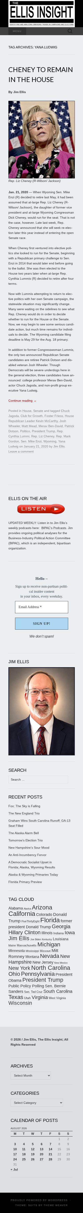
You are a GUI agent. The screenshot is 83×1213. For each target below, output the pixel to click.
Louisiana (60, 939)
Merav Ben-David (51, 426)
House (26, 411)
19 (33, 1154)
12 (33, 1149)
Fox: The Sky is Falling (24, 806)
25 (24, 1159)
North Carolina (50, 968)
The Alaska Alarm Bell (23, 833)
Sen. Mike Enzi (31, 441)
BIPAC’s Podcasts (53, 528)
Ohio (14, 974)
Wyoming (49, 441)
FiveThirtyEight (30, 921)
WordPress (58, 1200)
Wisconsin (20, 1003)
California (21, 913)
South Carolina (57, 991)
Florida (50, 920)
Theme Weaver (56, 1205)
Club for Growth (32, 416)
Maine (12, 945)
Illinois (46, 932)
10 (15, 1149)
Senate (38, 411)
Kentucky (47, 939)
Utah (27, 998)
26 (33, 1159)
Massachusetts (27, 945)
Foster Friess (53, 416)
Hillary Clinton (24, 932)
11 (23, 1149)
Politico (25, 431)
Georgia (61, 926)
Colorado (44, 914)
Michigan (48, 944)
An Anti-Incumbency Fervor (27, 855)
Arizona (42, 907)
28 (50, 1159)
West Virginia (57, 998)
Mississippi (32, 950)
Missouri (45, 951)
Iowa (70, 932)
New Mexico (61, 962)
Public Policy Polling (26, 986)
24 (15, 1159)
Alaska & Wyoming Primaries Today (33, 874)
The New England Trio (24, 813)
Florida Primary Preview (25, 882)
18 (24, 1154)
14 (50, 1149)
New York (19, 968)
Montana (32, 957)
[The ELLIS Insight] (41, 13)
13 (41, 1149)
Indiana (58, 933)
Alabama (15, 908)
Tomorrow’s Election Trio (25, 840)
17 (15, 1154)
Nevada (49, 956)
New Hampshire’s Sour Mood (28, 847)
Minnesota (16, 951)
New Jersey (43, 962)
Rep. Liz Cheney (42, 436)
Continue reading (22, 400)
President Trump (43, 431)
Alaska (27, 908)
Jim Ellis (59, 446)
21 (50, 1154)
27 (41, 1159)
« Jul (14, 1169)
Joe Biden (35, 939)
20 (41, 1154)
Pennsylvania (38, 973)
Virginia (40, 997)
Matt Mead (29, 426)
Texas (15, 997)
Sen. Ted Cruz (33, 991)
